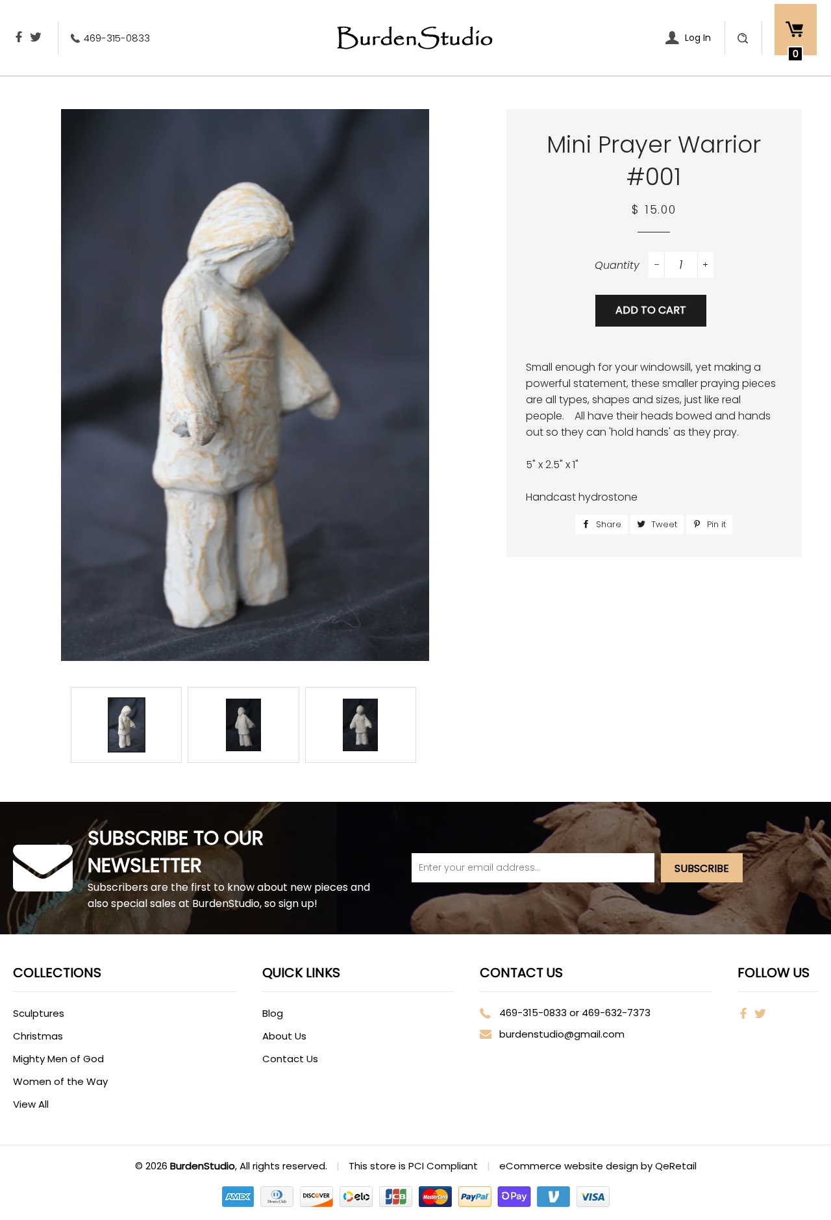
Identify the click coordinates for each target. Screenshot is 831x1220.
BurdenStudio (202, 1166)
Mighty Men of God (58, 1058)
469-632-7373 (616, 1012)
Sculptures (38, 1013)
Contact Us (290, 1058)
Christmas (38, 1036)
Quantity (617, 265)
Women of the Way (60, 1081)
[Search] (743, 38)
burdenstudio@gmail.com (562, 1034)
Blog (272, 1013)
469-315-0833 (117, 38)
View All (31, 1104)
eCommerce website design (570, 1166)
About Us (284, 1036)
